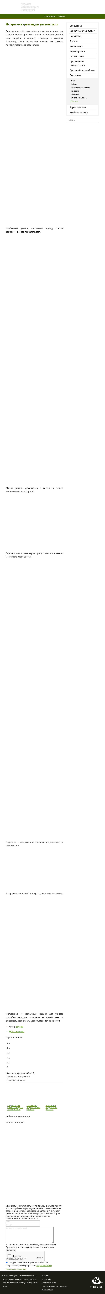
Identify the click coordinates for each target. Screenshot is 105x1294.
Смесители (75, 94)
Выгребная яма (85, 3)
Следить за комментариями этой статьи (29, 1262)
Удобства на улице (79, 112)
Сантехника (49, 16)
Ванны (73, 81)
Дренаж (47, 3)
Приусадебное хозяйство (82, 70)
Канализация (76, 46)
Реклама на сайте (49, 1283)
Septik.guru (13, 1276)
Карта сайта (46, 1279)
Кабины (74, 84)
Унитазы (61, 16)
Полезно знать (77, 56)
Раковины (75, 91)
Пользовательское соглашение (54, 1286)
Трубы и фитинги (78, 107)
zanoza (19, 1026)
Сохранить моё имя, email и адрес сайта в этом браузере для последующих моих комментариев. (31, 1246)
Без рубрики (76, 25)
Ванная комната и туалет (82, 31)
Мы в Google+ (47, 1290)
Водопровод (59, 3)
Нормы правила (77, 51)
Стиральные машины (79, 98)
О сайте (45, 1276)
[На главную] (10, 7)
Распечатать (17, 1031)
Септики (71, 3)
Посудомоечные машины (80, 87)
